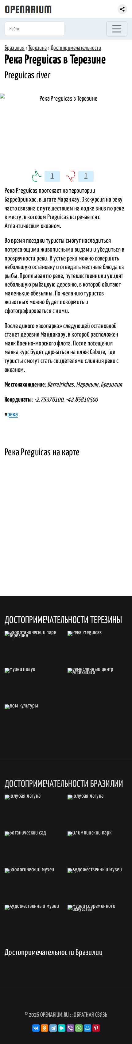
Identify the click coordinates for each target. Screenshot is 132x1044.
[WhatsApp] (79, 1028)
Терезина (37, 48)
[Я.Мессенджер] (61, 1028)
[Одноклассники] (44, 1028)
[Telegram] (53, 1028)
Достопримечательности (76, 48)
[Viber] (70, 1028)
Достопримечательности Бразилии (54, 953)
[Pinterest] (96, 1028)
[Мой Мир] (87, 1028)
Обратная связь (90, 1015)
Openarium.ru (54, 1015)
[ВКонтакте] (36, 1028)
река (12, 414)
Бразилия (15, 48)
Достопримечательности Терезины (63, 620)
